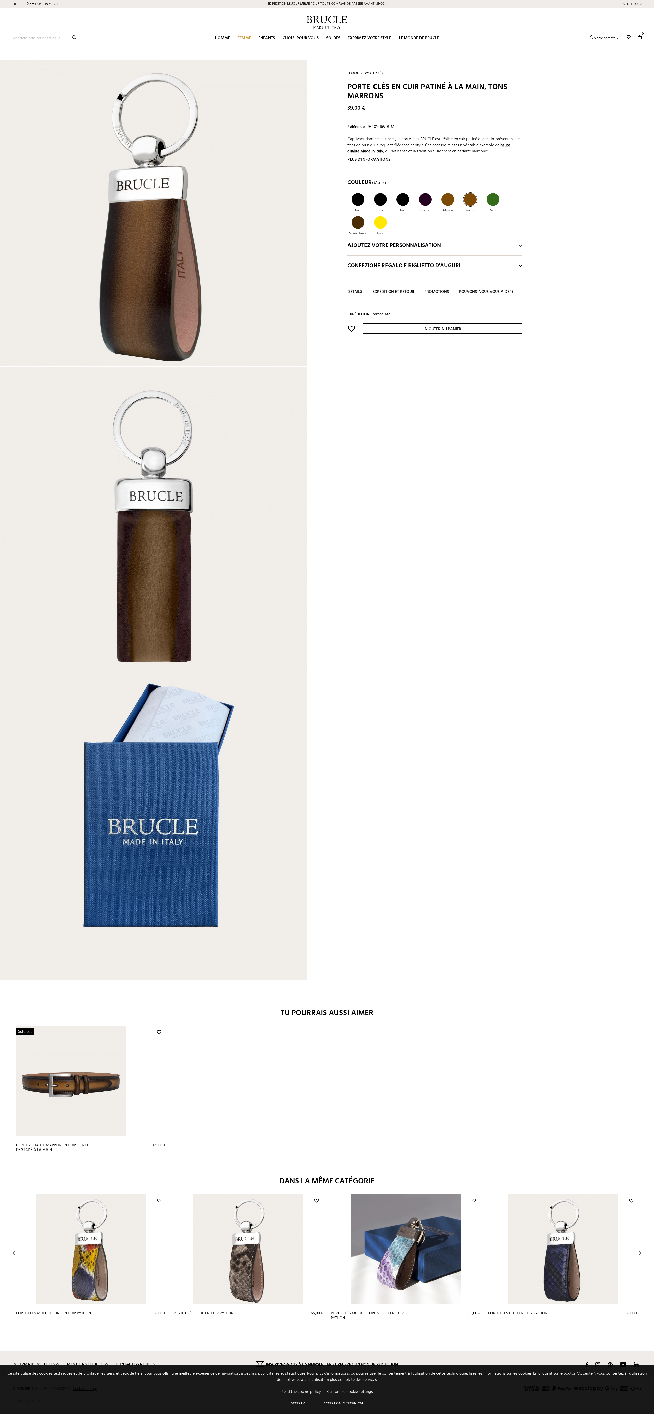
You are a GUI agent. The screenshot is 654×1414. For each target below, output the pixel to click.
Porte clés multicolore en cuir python (53, 1313)
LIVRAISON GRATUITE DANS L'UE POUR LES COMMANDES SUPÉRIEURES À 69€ (327, 4)
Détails (354, 292)
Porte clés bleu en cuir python (517, 1313)
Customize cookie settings (350, 1392)
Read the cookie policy (301, 1392)
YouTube (623, 1364)
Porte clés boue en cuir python (203, 1313)
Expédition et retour (393, 292)
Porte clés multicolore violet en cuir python (367, 1315)
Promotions (436, 292)
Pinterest (610, 1364)
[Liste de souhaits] (629, 37)
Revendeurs (629, 4)
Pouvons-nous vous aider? (486, 292)
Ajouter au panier (442, 329)
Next (640, 1253)
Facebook (587, 1364)
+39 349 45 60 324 (45, 4)
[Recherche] (74, 37)
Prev (13, 1253)
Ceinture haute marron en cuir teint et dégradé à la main (53, 1147)
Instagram (597, 1364)
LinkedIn (636, 1364)
